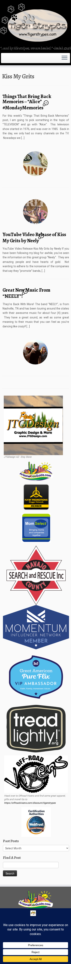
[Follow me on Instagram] (7, 59)
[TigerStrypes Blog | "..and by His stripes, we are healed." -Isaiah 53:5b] (35, 23)
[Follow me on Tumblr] (9, 59)
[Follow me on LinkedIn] (12, 59)
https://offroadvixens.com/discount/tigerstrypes (30, 803)
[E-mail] (4, 59)
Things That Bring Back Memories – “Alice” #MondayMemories (27, 102)
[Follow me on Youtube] (10, 59)
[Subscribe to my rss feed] (3, 59)
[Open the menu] (64, 58)
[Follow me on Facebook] (6, 59)
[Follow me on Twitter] (5, 59)
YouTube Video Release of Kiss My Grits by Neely (34, 237)
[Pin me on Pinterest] (11, 59)
